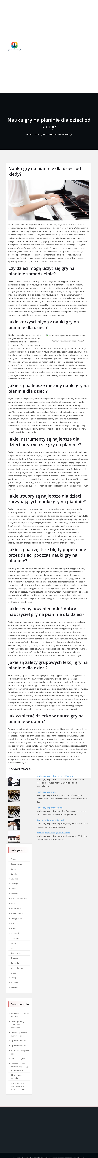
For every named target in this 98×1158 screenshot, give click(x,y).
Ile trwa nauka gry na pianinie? (50, 820)
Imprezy (14, 893)
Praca (13, 923)
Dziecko (14, 874)
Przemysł (15, 933)
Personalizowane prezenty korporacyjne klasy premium (20, 1066)
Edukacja (14, 879)
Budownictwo (16, 864)
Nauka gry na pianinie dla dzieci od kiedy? (53, 134)
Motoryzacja (16, 908)
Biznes (13, 859)
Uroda (13, 973)
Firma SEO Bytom (18, 1058)
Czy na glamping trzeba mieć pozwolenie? (17, 1024)
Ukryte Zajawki (17, 968)
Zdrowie (14, 987)
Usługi (13, 978)
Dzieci (13, 869)
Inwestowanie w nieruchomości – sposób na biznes (18, 1086)
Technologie (16, 953)
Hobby (13, 888)
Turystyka (15, 963)
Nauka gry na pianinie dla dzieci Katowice (55, 776)
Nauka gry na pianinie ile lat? (50, 807)
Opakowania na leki (18, 1040)
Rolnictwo (15, 938)
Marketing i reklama (19, 898)
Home (29, 134)
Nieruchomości (17, 913)
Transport (15, 958)
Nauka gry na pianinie (46, 792)
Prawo (13, 928)
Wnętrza (14, 982)
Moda (13, 903)
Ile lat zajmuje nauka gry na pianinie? (53, 832)
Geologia (14, 883)
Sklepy (13, 943)
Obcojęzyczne (16, 918)
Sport (13, 948)
